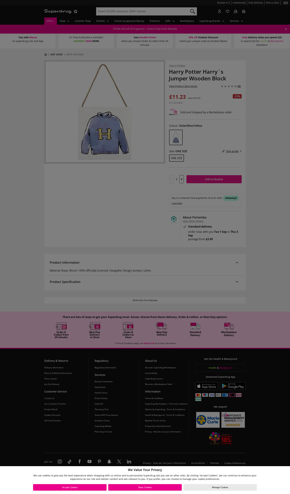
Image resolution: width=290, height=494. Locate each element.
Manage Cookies (220, 487)
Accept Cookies (70, 487)
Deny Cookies (145, 487)
